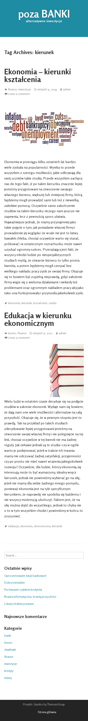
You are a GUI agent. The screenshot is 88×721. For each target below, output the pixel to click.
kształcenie (40, 303)
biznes (12, 333)
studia (52, 303)
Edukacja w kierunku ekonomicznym (38, 319)
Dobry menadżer (14, 582)
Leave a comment (19, 94)
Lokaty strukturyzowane (19, 603)
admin (67, 89)
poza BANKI (44, 13)
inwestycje (24, 89)
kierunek (27, 303)
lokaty (8, 678)
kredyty (8, 670)
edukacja (13, 526)
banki (7, 635)
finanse (12, 89)
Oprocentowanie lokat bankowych (25, 575)
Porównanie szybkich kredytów (23, 589)
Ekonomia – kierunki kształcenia (37, 75)
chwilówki (10, 649)
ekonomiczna (42, 526)
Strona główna (47, 712)
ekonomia (14, 303)
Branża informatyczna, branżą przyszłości (30, 596)
